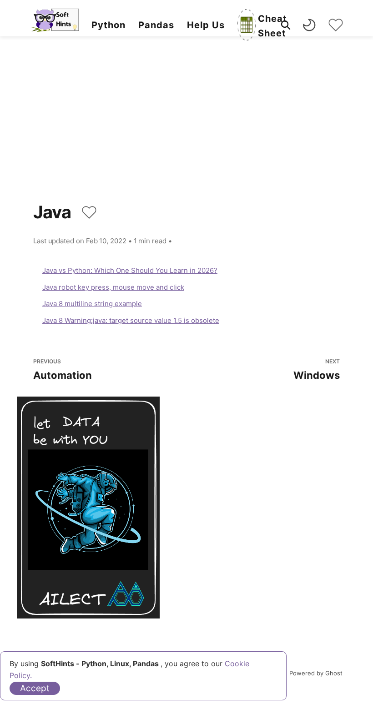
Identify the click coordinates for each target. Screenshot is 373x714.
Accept (35, 688)
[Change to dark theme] (309, 25)
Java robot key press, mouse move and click (113, 287)
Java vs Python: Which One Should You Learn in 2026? (129, 270)
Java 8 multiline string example (92, 303)
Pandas (156, 25)
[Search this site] (285, 25)
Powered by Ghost (316, 673)
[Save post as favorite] (89, 212)
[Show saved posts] (336, 25)
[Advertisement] (186, 132)
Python (108, 25)
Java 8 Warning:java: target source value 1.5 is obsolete (130, 320)
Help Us (206, 25)
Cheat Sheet (272, 26)
